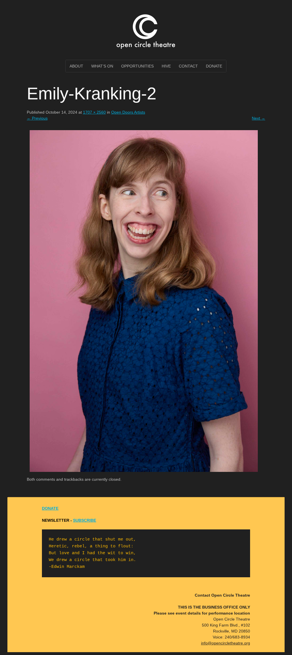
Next (258, 118)
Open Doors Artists (128, 112)
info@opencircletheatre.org (225, 643)
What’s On (102, 66)
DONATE (50, 508)
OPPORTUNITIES (137, 66)
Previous (37, 118)
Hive (166, 66)
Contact (188, 66)
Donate (214, 66)
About (76, 66)
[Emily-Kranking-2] (144, 473)
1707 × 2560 (94, 112)
